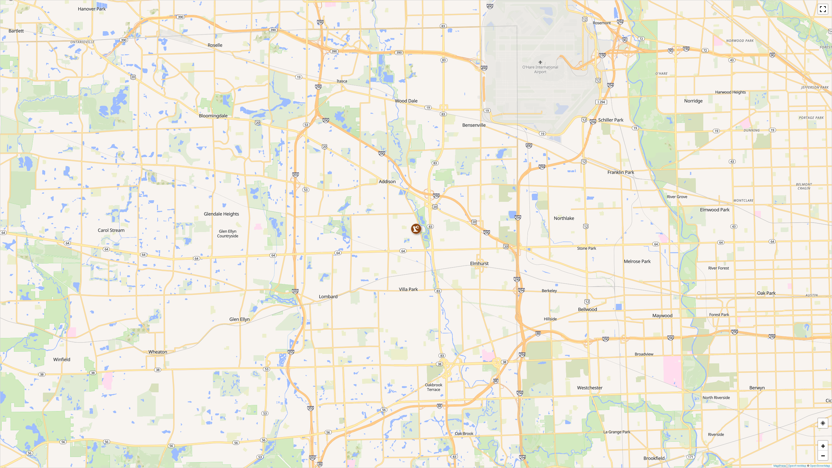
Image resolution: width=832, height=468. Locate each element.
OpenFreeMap (797, 465)
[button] (416, 229)
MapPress (780, 465)
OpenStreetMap (820, 465)
